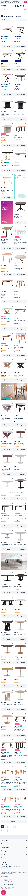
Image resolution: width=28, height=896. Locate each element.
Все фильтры (7, 19)
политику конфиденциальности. (20, 872)
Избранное (20, 6)
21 (17, 826)
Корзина (23, 6)
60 (8, 830)
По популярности (21, 19)
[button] (25, 6)
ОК (25, 1)
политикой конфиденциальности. (14, 2)
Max (18, 6)
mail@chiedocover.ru (7, 884)
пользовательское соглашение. (7, 873)
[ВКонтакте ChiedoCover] (12, 888)
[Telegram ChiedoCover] (2, 888)
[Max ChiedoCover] (6, 888)
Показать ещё (14, 821)
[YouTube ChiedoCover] (9, 888)
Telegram (15, 6)
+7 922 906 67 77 (13, 6)
